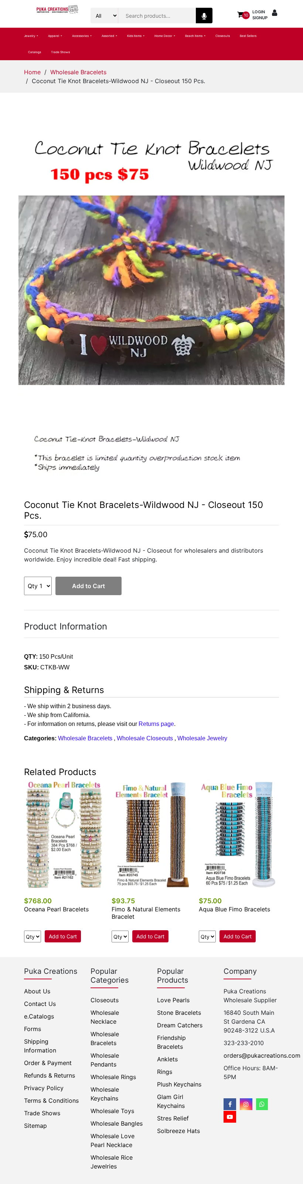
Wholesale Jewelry (202, 738)
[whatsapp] (262, 1104)
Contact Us (40, 1003)
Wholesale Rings (113, 1077)
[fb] (230, 1104)
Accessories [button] (80, 36)
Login (258, 11)
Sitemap (35, 1125)
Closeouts (222, 36)
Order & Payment (48, 1063)
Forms (32, 1029)
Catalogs (34, 52)
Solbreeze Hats (178, 1130)
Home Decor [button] (163, 36)
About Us (37, 991)
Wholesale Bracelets (78, 72)
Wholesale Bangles (117, 1123)
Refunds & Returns (49, 1075)
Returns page (156, 724)
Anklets (167, 1059)
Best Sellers (248, 36)
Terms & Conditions (51, 1100)
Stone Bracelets (179, 1012)
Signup (260, 17)
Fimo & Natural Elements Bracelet (146, 912)
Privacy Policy (44, 1088)
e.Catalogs (39, 1016)
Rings (164, 1071)
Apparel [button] (54, 36)
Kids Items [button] (134, 36)
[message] (230, 1117)
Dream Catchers (179, 1025)
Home (32, 72)
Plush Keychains (179, 1084)
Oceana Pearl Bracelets (56, 909)
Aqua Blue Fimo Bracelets (234, 909)
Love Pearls (173, 1000)
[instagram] (246, 1104)
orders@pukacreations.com (262, 1055)
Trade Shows (60, 52)
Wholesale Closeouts (145, 738)
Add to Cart (88, 586)
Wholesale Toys (112, 1111)
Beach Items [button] (194, 36)
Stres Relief (173, 1118)
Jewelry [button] (30, 36)
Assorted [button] (108, 36)
